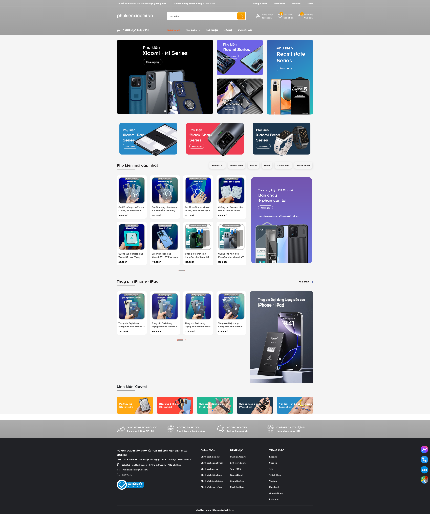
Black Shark (303, 165)
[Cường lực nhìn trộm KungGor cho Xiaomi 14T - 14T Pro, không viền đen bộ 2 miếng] (231, 237)
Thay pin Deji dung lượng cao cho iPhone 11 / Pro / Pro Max (164, 326)
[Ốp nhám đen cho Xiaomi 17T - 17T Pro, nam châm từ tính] (165, 237)
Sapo (231, 509)
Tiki (271, 468)
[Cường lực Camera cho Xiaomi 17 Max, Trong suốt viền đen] (131, 237)
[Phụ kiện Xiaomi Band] (281, 138)
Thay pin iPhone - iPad (138, 280)
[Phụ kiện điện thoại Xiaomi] (281, 220)
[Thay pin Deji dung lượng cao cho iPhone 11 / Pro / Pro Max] (165, 306)
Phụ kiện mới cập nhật (137, 164)
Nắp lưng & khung (169, 403)
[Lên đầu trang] (424, 492)
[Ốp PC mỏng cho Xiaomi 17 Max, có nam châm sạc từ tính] (131, 190)
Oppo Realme (237, 480)
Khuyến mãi (245, 30)
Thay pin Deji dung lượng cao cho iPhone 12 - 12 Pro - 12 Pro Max (231, 326)
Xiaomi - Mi (217, 165)
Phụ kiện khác (237, 486)
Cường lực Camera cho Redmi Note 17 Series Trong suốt (230, 210)
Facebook (279, 3)
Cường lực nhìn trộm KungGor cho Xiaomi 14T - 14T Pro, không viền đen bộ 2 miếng (231, 258)
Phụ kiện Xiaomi (238, 456)
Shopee (273, 462)
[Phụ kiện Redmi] (240, 57)
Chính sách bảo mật (210, 456)
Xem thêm (304, 281)
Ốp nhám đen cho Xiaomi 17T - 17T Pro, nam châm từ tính (165, 257)
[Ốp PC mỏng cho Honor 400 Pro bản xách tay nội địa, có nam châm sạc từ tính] (165, 190)
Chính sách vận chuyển (212, 462)
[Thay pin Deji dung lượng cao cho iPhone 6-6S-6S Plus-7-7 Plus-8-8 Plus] (198, 306)
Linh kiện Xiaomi (238, 462)
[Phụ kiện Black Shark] (215, 138)
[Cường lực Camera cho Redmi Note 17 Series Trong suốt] (231, 190)
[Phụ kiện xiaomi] (165, 76)
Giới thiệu (212, 30)
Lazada (273, 456)
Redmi (253, 165)
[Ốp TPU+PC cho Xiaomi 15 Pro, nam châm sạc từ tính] (198, 190)
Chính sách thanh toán (212, 480)
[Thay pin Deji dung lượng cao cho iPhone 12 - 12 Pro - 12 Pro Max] (231, 306)
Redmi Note (236, 165)
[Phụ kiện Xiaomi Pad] (148, 138)
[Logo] (139, 16)
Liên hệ (228, 30)
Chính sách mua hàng (211, 486)
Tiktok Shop (275, 474)
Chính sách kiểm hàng (211, 474)
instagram (274, 498)
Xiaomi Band (236, 474)
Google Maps (260, 3)
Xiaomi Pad (283, 165)
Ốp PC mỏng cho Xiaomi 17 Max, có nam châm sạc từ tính (131, 210)
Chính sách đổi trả (209, 468)
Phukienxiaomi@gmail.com (135, 469)
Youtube (296, 3)
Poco (267, 165)
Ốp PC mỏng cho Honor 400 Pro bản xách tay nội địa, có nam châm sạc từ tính (164, 211)
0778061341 (209, 3)
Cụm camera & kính (249, 403)
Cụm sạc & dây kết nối (211, 403)
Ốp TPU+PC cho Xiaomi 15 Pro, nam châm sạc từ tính (198, 210)
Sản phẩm (192, 30)
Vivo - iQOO (235, 468)
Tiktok (310, 3)
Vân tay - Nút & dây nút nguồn (295, 403)
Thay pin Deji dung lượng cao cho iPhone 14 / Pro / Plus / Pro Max (131, 326)
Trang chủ (173, 30)
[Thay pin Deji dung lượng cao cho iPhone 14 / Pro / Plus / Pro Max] (131, 306)
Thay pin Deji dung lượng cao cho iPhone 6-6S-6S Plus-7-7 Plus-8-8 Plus (198, 327)
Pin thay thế (125, 403)
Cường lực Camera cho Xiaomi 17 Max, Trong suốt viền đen (130, 257)
